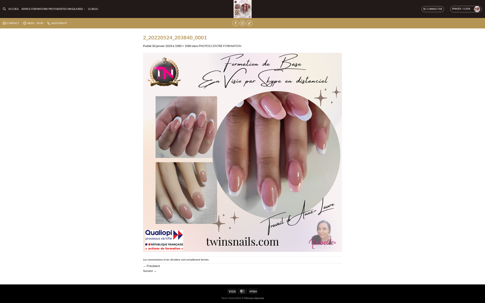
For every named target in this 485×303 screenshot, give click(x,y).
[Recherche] (4, 9)
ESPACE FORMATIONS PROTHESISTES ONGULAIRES (52, 8)
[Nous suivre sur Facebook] (235, 23)
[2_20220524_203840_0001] (242, 152)
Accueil (13, 8)
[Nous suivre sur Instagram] (242, 23)
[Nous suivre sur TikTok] (249, 23)
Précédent (151, 266)
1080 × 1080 (183, 46)
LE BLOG (93, 8)
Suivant (149, 270)
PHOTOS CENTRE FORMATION (220, 46)
